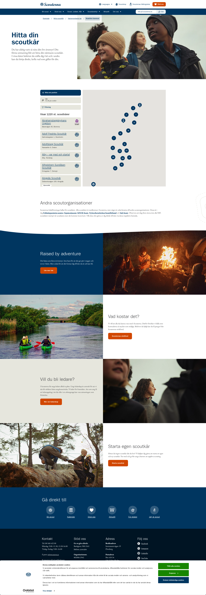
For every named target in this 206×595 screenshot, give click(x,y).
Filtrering (48, 107)
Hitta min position (51, 92)
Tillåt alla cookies (173, 566)
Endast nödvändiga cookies (173, 580)
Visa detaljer (47, 591)
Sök (46, 99)
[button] (60, 123)
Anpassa (172, 573)
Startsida (46, 18)
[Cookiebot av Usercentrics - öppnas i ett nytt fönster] (28, 590)
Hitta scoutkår (59, 18)
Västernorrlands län (75, 18)
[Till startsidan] (50, 4)
